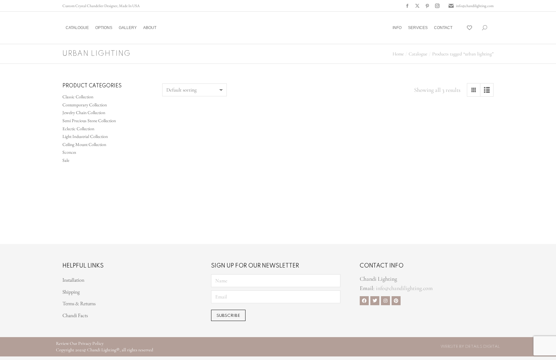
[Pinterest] (396, 300)
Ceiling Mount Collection (84, 144)
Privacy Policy (91, 343)
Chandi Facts (75, 315)
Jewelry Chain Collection (83, 112)
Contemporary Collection (84, 105)
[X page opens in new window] (417, 6)
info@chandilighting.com (475, 5)
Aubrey (199, 220)
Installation (73, 280)
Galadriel (285, 218)
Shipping (71, 291)
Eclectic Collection (78, 128)
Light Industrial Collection (85, 136)
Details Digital (482, 347)
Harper (370, 220)
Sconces (69, 152)
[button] (95, 5)
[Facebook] (364, 300)
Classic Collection (77, 97)
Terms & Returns (79, 303)
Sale (65, 160)
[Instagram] (385, 300)
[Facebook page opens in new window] (407, 6)
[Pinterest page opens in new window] (427, 6)
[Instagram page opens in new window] (437, 6)
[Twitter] (374, 300)
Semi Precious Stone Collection (89, 120)
